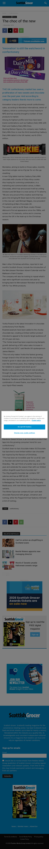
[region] (24, 424)
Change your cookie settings (24, 433)
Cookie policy (36, 420)
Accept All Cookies (24, 427)
